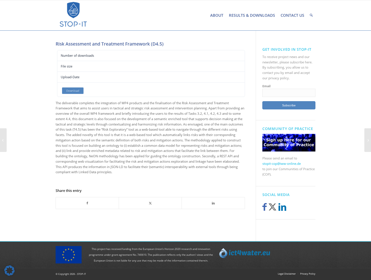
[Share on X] (150, 203)
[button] (9, 270)
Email (266, 86)
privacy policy (278, 78)
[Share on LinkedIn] (213, 203)
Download (72, 91)
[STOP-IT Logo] (73, 15)
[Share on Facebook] (87, 203)
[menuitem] (204, 15)
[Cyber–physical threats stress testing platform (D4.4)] (3, 140)
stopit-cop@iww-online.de (281, 163)
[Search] (311, 15)
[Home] (204, 15)
